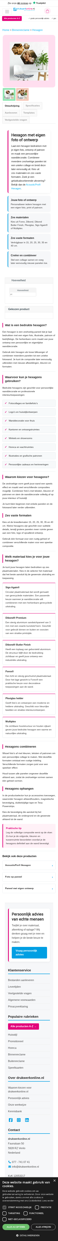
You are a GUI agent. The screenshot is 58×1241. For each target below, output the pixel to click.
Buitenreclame (16, 1061)
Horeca (12, 1048)
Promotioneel (15, 1041)
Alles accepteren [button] (16, 1227)
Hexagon (37, 30)
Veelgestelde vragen (20, 993)
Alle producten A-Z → (23, 1026)
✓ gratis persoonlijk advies (39, 18)
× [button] (54, 1181)
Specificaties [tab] (33, 105)
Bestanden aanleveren (21, 980)
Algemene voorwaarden (21, 1000)
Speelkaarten (15, 1067)
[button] (29, 1235)
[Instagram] (19, 1120)
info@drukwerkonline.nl (25, 1166)
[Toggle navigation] (7, 11)
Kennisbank (15, 1111)
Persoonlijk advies (18, 1098)
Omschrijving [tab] (12, 105)
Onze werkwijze (17, 1104)
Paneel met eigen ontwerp (29, 888)
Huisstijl (12, 1034)
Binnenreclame (21, 30)
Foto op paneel (29, 876)
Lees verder (48, 1200)
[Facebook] (10, 1120)
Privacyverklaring (18, 1006)
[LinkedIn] (27, 1120)
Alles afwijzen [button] (43, 1227)
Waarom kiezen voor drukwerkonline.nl (19, 1089)
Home (6, 30)
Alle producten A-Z (12, 18)
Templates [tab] (29, 112)
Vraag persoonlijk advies (26, 952)
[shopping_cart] (47, 11)
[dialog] (29, 1209)
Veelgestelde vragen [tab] (16, 119)
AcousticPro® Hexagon (29, 865)
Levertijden (14, 986)
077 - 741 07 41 (21, 1162)
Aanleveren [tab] (11, 112)
